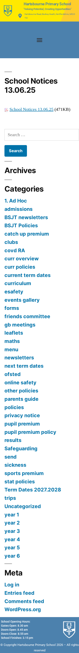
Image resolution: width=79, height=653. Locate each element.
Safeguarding (20, 448)
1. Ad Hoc (15, 201)
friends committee (27, 316)
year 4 (12, 539)
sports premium (24, 473)
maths (12, 341)
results (12, 440)
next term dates (24, 366)
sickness (15, 465)
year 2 (12, 523)
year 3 (12, 531)
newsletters (19, 358)
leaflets (13, 333)
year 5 (12, 547)
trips (10, 498)
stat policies (19, 481)
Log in (11, 585)
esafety (13, 292)
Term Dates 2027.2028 (32, 490)
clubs (11, 242)
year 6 (12, 556)
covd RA (14, 250)
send (10, 457)
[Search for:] (41, 135)
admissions (18, 209)
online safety (20, 382)
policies (14, 407)
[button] (39, 39)
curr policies (19, 267)
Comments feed (24, 601)
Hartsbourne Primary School (47, 4)
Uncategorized (22, 506)
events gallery (22, 300)
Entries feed (19, 593)
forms (11, 308)
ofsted (12, 374)
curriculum (17, 283)
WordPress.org (22, 609)
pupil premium (22, 424)
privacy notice (22, 415)
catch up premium (26, 234)
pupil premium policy (30, 432)
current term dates (27, 275)
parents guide (21, 399)
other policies (21, 391)
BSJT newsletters (26, 217)
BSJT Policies (21, 225)
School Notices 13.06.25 (31, 109)
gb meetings (19, 325)
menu (11, 349)
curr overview (21, 258)
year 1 (11, 515)
